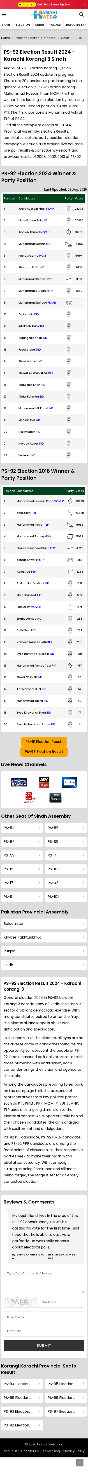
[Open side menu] (3, 14)
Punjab (55, 25)
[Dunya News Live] (69, 782)
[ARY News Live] (44, 782)
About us (10, 1451)
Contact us (30, 1451)
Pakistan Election (27, 38)
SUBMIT (44, 1345)
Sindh (39, 25)
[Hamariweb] (44, 14)
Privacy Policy (74, 1451)
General (50, 38)
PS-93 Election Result (44, 751)
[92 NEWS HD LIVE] (30, 797)
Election (23, 25)
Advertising (51, 1451)
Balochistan (76, 25)
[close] (85, 4)
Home (6, 25)
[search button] (81, 14)
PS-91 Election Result (44, 741)
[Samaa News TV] (18, 782)
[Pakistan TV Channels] (56, 797)
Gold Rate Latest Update (46, 4)
